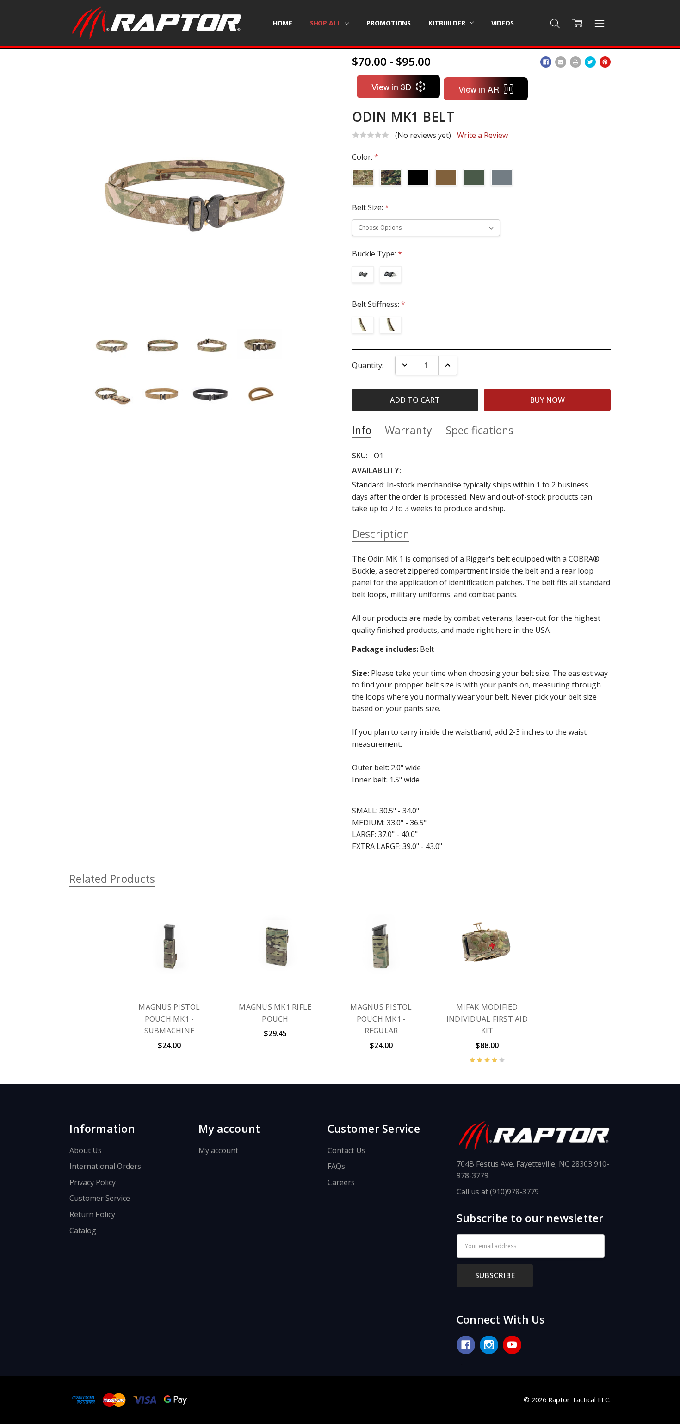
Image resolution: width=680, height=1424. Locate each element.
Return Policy (92, 1214)
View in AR (478, 89)
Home (282, 23)
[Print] (575, 62)
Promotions (388, 23)
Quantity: (367, 365)
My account (218, 1150)
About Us (85, 1150)
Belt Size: (370, 207)
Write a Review (482, 135)
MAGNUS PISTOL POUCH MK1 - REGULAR (381, 1019)
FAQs (336, 1166)
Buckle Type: (377, 254)
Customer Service (99, 1198)
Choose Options (169, 970)
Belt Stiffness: (378, 304)
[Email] (560, 62)
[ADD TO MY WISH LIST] (198, 931)
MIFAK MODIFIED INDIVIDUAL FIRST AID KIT (487, 1019)
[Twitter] (590, 62)
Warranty (408, 430)
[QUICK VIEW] (198, 916)
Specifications (479, 430)
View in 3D (391, 87)
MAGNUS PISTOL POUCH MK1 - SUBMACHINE (169, 1019)
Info (361, 430)
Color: (365, 157)
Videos (502, 23)
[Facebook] (545, 62)
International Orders (105, 1166)
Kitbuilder (447, 23)
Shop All (326, 23)
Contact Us (346, 1150)
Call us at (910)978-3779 (498, 1192)
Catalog (82, 1230)
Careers (341, 1182)
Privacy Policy (92, 1182)
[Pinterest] (605, 62)
